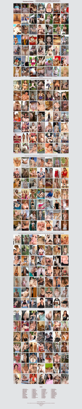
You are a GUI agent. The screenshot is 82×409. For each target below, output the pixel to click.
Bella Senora (24, 393)
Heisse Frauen (34, 394)
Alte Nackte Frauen (44, 393)
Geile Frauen (34, 392)
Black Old (24, 395)
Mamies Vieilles (25, 391)
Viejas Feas (34, 389)
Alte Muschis (53, 395)
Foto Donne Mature (25, 397)
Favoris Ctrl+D (41, 77)
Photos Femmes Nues (25, 389)
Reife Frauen (43, 397)
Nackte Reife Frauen (54, 393)
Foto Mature (53, 391)
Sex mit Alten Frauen (35, 397)
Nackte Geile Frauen (54, 394)
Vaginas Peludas (25, 392)
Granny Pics (53, 397)
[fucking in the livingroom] (49, 286)
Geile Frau (43, 394)
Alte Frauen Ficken (54, 389)
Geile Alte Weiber (44, 389)
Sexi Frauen (53, 390)
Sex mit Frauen (44, 390)
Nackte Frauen (34, 391)
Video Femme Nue (25, 394)
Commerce (41, 405)
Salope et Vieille (25, 390)
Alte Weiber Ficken (35, 393)
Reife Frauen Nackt (54, 392)
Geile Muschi (34, 395)
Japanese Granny (35, 390)
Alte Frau (43, 395)
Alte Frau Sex (44, 391)
